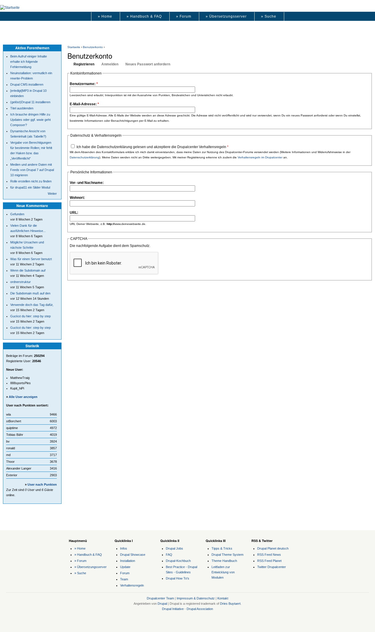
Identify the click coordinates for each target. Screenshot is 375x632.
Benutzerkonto (93, 47)
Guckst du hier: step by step (30, 316)
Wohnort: (77, 198)
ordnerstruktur (20, 282)
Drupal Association (200, 609)
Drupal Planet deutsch (273, 548)
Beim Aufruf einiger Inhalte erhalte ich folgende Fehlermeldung (28, 62)
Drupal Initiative (173, 609)
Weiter (52, 193)
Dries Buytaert (230, 603)
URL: (74, 213)
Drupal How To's (177, 578)
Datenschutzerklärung (84, 157)
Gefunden (17, 214)
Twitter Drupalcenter (271, 567)
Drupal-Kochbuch (178, 560)
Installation (127, 560)
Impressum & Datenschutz (196, 598)
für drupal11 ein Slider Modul (30, 187)
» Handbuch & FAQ (144, 16)
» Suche (268, 16)
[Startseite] (10, 8)
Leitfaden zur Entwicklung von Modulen (223, 572)
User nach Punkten (42, 484)
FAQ (169, 554)
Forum (124, 573)
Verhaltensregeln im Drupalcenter (260, 157)
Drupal (162, 603)
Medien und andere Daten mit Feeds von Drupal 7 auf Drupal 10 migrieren (32, 170)
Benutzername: (84, 84)
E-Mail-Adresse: (84, 104)
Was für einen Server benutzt (31, 259)
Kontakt (222, 598)
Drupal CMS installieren (26, 84)
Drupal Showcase (132, 554)
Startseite (73, 47)
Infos (123, 548)
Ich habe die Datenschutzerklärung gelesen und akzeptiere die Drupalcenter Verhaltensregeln (152, 147)
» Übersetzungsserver (226, 16)
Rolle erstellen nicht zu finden (31, 181)
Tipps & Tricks (222, 548)
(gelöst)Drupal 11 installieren (30, 102)
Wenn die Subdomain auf (27, 270)
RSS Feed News (269, 554)
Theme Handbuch (224, 560)
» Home (105, 16)
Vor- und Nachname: (87, 183)
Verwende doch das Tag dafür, (31, 304)
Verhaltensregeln (132, 585)
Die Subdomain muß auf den (30, 293)
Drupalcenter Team (160, 598)
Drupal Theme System (227, 554)
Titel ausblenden (21, 108)
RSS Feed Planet (269, 560)
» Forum (183, 16)
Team (124, 579)
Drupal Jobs (174, 548)
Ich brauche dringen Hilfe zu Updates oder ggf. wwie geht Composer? (30, 120)
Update (125, 567)
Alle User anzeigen (23, 397)
